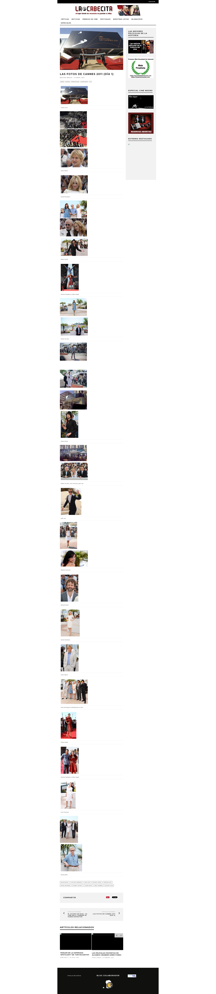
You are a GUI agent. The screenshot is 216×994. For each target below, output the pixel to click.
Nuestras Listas (121, 19)
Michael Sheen (97, 882)
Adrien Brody (65, 882)
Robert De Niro (77, 885)
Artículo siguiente (108, 911)
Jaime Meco (96, 958)
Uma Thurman (99, 885)
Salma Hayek (88, 885)
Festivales (105, 19)
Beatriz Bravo (66, 77)
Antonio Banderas (76, 882)
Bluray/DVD (137, 19)
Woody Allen (109, 885)
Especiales (66, 23)
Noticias (76, 19)
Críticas (65, 19)
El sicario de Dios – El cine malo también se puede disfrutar (77, 915)
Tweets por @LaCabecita (74, 975)
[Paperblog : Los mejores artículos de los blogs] (132, 977)
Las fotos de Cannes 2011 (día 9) (75, 957)
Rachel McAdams (65, 885)
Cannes (62, 81)
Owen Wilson (107, 882)
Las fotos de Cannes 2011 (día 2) (104, 914)
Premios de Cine (90, 19)
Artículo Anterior (74, 911)
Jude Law (87, 882)
